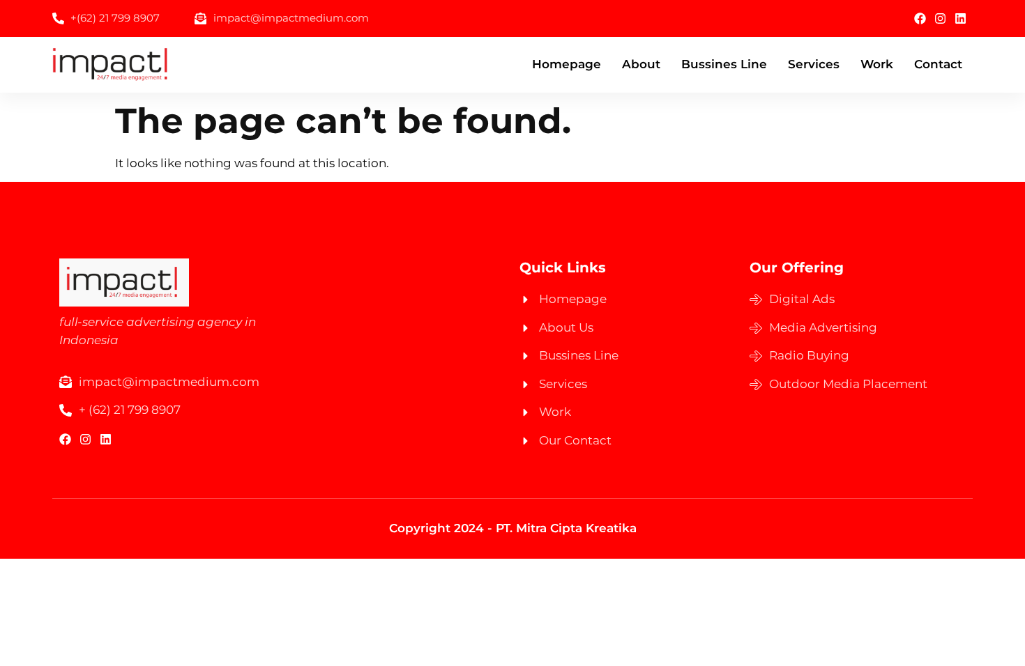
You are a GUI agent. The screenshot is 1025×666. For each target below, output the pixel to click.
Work (876, 64)
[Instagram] (940, 18)
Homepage (566, 64)
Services (814, 64)
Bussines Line (724, 64)
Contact (938, 64)
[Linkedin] (960, 18)
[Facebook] (920, 18)
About (641, 64)
